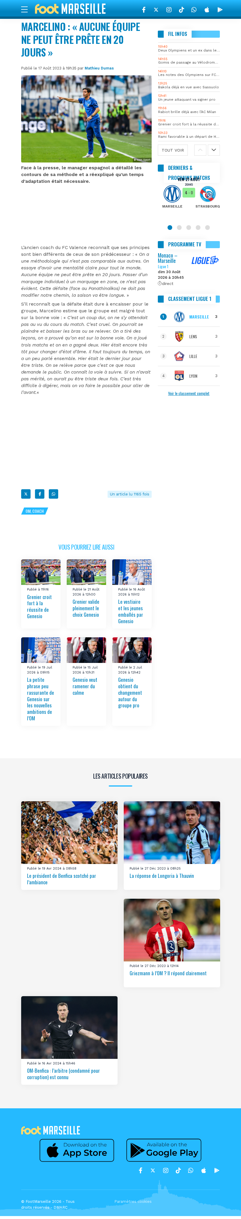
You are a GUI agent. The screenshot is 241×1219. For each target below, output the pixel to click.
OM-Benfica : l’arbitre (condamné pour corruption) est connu (63, 1074)
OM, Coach (35, 511)
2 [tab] (179, 227)
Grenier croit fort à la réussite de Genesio (39, 606)
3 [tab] (188, 227)
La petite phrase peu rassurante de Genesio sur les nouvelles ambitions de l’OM (40, 699)
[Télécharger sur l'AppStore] (207, 9)
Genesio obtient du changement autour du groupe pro (130, 692)
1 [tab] (170, 227)
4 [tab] (198, 227)
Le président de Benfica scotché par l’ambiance (61, 879)
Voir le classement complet (189, 393)
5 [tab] (207, 227)
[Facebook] (144, 9)
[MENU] (27, 9)
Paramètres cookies (133, 1201)
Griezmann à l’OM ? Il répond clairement (168, 973)
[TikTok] (181, 9)
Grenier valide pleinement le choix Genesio (86, 608)
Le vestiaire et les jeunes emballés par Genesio (130, 611)
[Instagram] (169, 9)
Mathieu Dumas (99, 68)
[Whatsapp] (53, 494)
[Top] (225, 1206)
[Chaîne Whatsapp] (194, 9)
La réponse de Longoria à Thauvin (162, 875)
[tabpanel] (189, 196)
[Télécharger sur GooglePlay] (220, 9)
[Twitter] (156, 9)
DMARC (60, 1207)
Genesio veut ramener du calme (85, 686)
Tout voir (173, 150)
